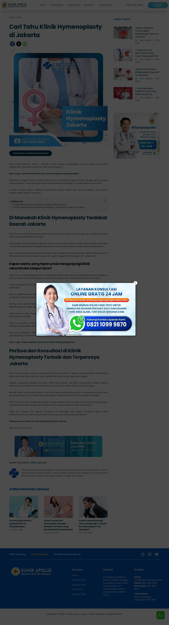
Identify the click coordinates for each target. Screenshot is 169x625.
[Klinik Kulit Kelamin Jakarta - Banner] (85, 309)
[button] (84, 312)
